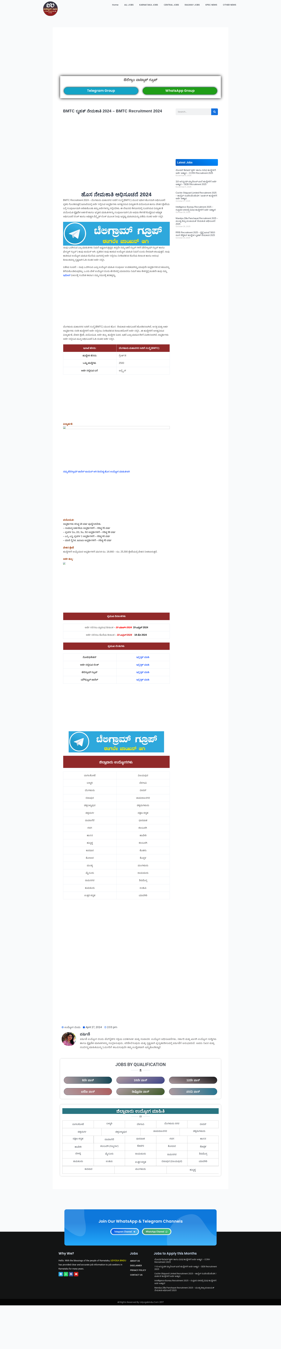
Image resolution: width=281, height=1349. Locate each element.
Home (115, 4)
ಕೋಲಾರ (172, 1146)
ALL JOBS (128, 4)
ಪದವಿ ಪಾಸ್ (193, 1091)
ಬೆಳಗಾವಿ (140, 1124)
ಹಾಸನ (203, 1138)
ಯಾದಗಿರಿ (203, 1161)
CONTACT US (136, 1275)
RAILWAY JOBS (192, 4)
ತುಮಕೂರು (78, 1161)
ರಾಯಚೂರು (140, 1153)
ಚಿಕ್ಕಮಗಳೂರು (199, 1131)
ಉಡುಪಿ (109, 1161)
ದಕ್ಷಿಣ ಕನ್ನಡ (78, 1138)
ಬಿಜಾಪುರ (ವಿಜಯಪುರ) (172, 1161)
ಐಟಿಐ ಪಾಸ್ (88, 1091)
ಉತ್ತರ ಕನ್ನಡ (140, 1162)
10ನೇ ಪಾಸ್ (140, 1080)
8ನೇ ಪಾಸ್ (88, 1080)
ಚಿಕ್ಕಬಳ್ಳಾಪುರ (121, 1132)
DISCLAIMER (136, 1265)
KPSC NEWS (211, 4)
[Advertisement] (140, 55)
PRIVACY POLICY (138, 1270)
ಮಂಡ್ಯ (78, 1154)
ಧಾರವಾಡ (140, 1138)
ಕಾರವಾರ (88, 1169)
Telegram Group (101, 90)
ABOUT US (135, 1261)
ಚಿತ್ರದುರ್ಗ (82, 1132)
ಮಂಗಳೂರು (140, 1169)
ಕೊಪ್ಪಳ (203, 1147)
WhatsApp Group (180, 90)
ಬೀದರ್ (203, 1124)
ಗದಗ (171, 1138)
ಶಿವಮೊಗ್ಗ (203, 1153)
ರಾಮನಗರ (172, 1154)
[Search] (214, 111)
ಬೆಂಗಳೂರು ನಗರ (171, 1123)
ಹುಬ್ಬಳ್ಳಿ (193, 1169)
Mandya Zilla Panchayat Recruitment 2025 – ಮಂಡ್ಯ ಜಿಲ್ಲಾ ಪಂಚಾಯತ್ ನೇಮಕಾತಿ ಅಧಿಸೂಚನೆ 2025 (197, 221)
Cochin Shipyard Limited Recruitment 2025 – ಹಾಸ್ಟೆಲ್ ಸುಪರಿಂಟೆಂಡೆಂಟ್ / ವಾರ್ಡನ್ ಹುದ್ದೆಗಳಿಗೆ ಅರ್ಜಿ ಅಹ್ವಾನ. (196, 195)
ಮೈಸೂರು (109, 1153)
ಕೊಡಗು (140, 1146)
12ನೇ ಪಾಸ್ (193, 1080)
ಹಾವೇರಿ (78, 1147)
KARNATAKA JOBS (148, 4)
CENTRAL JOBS (171, 4)
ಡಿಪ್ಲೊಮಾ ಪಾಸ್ (140, 1091)
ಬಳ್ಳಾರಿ (109, 1123)
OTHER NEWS (229, 4)
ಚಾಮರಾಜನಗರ (160, 1131)
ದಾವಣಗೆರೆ (109, 1139)
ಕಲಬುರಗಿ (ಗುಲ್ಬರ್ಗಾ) (109, 1146)
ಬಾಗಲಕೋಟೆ (78, 1124)
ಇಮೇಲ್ (66, 275)
